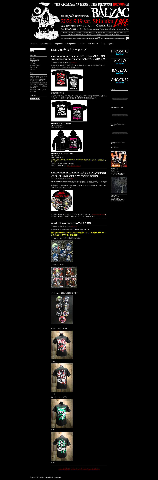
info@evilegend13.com (98, 214)
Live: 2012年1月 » (94, 469)
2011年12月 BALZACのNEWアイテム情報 (71, 223)
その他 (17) (33, 69)
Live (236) (32, 63)
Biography (59, 44)
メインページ (75, 469)
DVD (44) (32, 61)
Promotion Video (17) (35, 65)
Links (103, 44)
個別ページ (74, 62)
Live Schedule (46, 44)
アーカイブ (84, 469)
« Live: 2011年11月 (64, 469)
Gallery (82, 44)
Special (111, 44)
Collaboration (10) (34, 60)
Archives (32, 95)
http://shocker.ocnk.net (74, 165)
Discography (71, 44)
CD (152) (32, 58)
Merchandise (93, 44)
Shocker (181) (33, 67)
